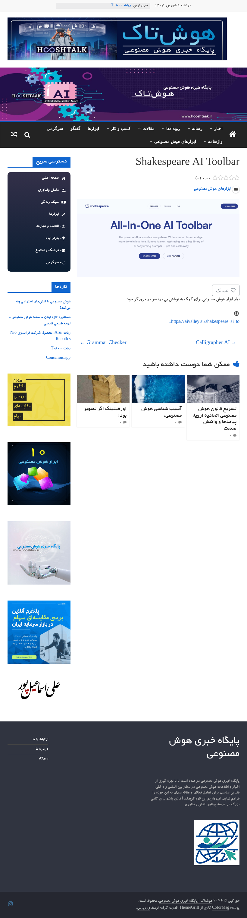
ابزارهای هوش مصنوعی (175, 141)
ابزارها (93, 128)
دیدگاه (43, 759)
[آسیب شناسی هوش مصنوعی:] (158, 379)
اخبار (218, 128)
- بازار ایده (53, 238)
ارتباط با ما (40, 739)
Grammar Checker (103, 343)
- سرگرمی (53, 262)
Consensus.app (58, 358)
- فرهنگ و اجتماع (48, 250)
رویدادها (173, 128)
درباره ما (42, 749)
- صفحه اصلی (51, 178)
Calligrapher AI (216, 343)
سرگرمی (55, 128)
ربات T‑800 (121, 6)
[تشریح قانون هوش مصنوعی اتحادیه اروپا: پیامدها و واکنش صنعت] (213, 379)
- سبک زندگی (51, 202)
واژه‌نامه (215, 141)
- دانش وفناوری (49, 190)
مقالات (148, 128)
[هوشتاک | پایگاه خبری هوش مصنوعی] (123, 71)
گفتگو (75, 128)
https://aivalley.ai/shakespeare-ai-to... (203, 322)
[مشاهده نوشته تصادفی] (14, 135)
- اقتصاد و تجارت (48, 226)
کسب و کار (121, 128)
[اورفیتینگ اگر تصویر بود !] (103, 379)
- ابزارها (55, 214)
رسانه (197, 128)
